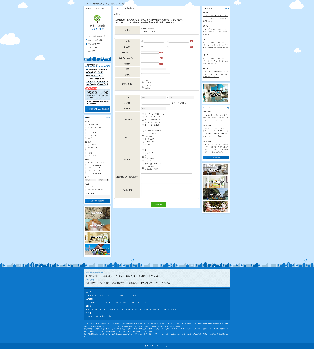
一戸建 (89, 153)
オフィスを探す (94, 44)
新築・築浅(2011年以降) (95, 189)
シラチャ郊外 (91, 132)
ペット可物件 (104, 283)
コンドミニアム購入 (96, 40)
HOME (117, 8)
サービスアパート (93, 145)
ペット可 (90, 187)
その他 (89, 138)
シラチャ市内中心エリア (95, 124)
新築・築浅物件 (118, 283)
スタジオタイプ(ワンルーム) (96, 162)
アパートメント (92, 147)
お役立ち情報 (107, 276)
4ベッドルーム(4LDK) (94, 173)
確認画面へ (159, 205)
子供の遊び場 (132, 283)
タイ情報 (119, 276)
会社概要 (91, 51)
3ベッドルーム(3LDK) (94, 170)
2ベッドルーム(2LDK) (94, 167)
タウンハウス (91, 155)
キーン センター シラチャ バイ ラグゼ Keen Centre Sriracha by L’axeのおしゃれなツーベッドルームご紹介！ (215, 117)
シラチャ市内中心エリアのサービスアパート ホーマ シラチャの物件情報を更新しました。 (215, 18)
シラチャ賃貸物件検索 (96, 36)
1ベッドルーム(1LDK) (94, 165)
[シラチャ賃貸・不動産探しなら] (97, 30)
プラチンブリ (91, 135)
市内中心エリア (91, 295)
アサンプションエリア (94, 127)
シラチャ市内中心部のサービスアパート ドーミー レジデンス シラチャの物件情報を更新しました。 (215, 74)
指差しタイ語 (130, 276)
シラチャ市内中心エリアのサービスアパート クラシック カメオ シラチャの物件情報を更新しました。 (215, 61)
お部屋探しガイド (92, 276)
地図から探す (91, 283)
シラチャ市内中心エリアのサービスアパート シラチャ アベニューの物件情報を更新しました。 (215, 31)
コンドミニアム (92, 150)
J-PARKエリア (91, 130)
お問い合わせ (93, 47)
